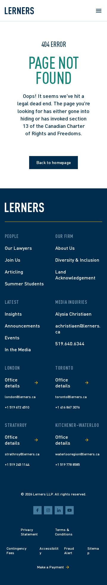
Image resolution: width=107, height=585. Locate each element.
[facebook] (37, 510)
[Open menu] (99, 11)
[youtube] (69, 510)
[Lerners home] (19, 10)
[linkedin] (59, 510)
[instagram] (48, 510)
